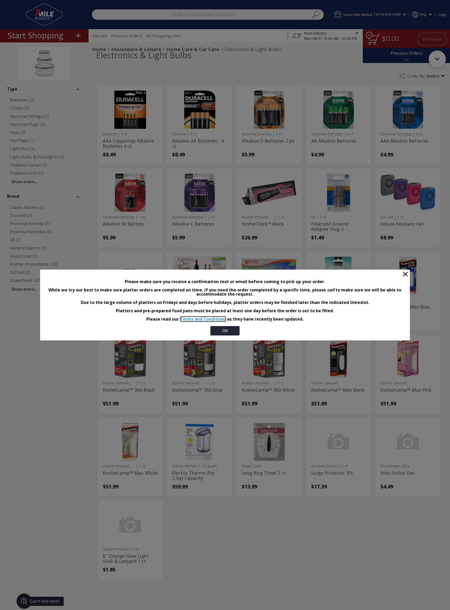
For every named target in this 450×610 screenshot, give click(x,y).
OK (225, 331)
